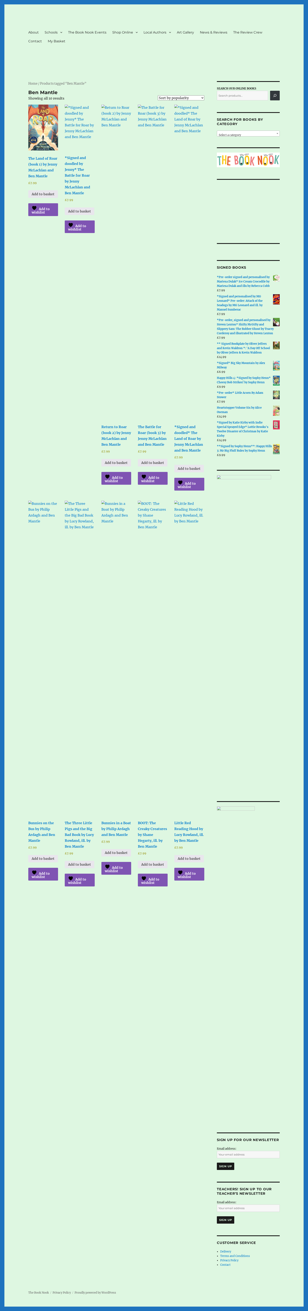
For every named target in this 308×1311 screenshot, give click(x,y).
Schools (51, 32)
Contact (35, 41)
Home (33, 84)
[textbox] (248, 135)
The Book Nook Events (87, 32)
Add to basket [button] (43, 194)
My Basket (56, 41)
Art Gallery (185, 32)
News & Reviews (213, 32)
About (33, 32)
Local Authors (155, 32)
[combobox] (248, 133)
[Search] (275, 95)
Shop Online (122, 32)
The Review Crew (247, 32)
